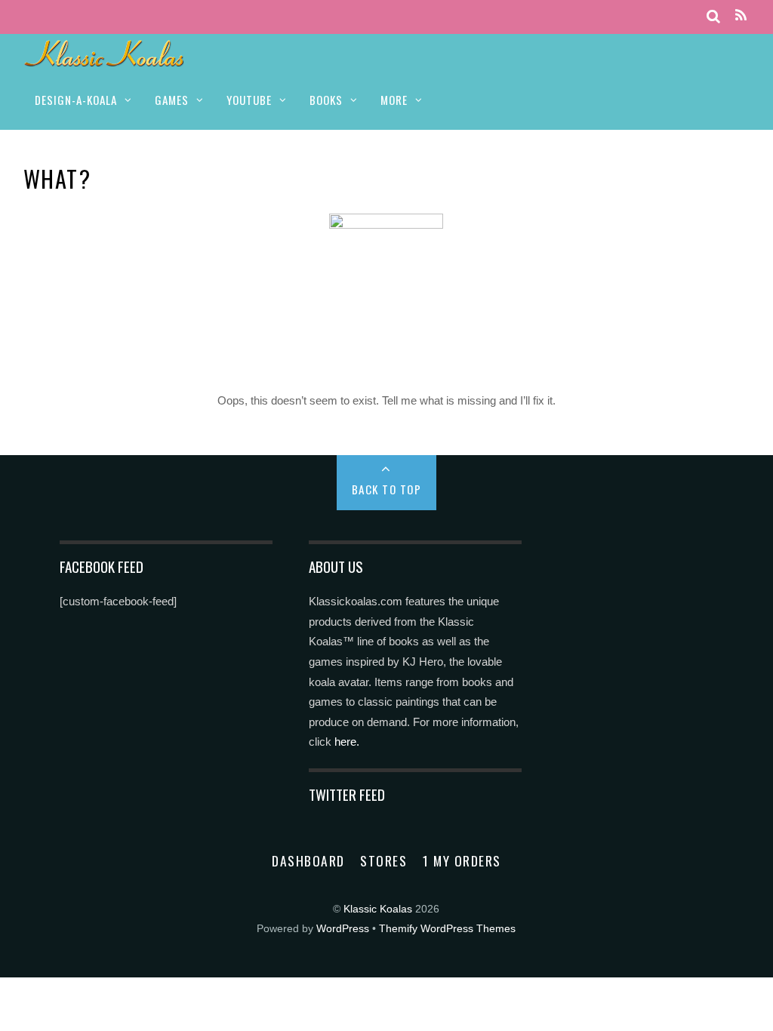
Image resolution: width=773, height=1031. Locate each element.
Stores (383, 860)
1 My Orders (462, 860)
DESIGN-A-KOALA (76, 99)
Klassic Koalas (377, 909)
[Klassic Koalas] (104, 58)
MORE (394, 99)
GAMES (172, 99)
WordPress (342, 928)
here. (346, 741)
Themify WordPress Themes (447, 928)
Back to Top (387, 489)
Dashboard (308, 860)
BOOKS (326, 99)
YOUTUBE (249, 99)
